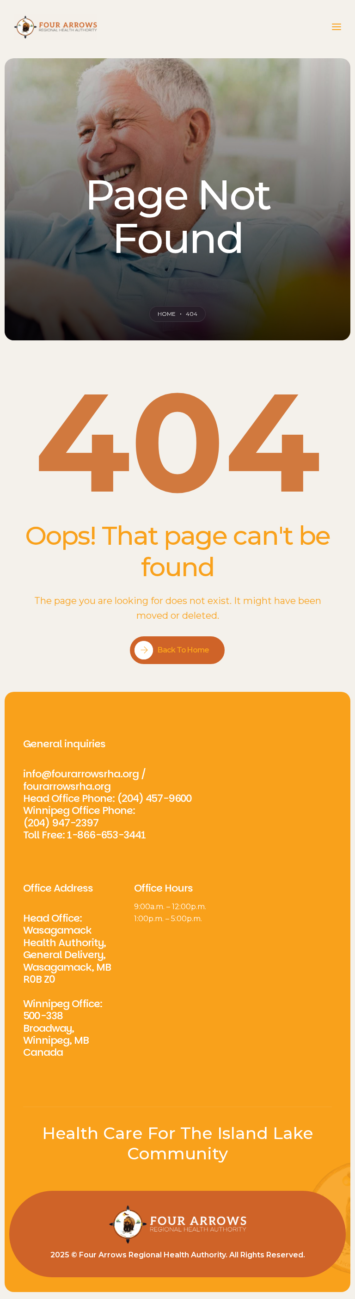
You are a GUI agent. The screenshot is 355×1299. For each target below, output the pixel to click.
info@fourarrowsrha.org (81, 774)
